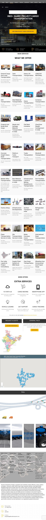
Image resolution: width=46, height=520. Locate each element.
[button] (43, 2)
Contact (6, 7)
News (40, 2)
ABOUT (7, 2)
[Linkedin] (40, 44)
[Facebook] (37, 44)
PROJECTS (16, 2)
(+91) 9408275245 (9, 49)
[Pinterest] (42, 44)
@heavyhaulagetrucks (30, 315)
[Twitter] (44, 44)
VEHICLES (21, 2)
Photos (35, 2)
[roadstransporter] (12, 341)
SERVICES (11, 2)
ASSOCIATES (27, 2)
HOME (3, 2)
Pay (2, 7)
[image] (6, 67)
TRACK (31, 2)
